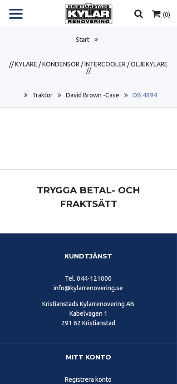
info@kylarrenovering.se (88, 288)
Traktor (42, 95)
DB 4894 (145, 95)
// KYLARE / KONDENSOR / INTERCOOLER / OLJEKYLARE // (88, 67)
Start (82, 39)
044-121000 (94, 278)
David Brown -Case (92, 95)
